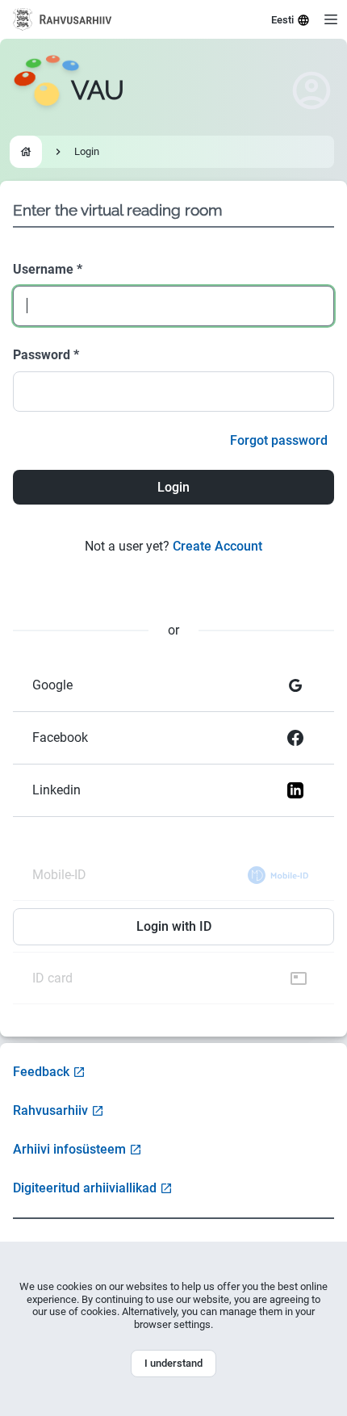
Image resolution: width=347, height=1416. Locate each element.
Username (47, 269)
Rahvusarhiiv (50, 1110)
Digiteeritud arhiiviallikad (85, 1188)
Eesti (282, 20)
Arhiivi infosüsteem (69, 1149)
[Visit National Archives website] (62, 19)
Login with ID (173, 926)
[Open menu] (331, 19)
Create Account (217, 546)
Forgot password (279, 440)
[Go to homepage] (25, 151)
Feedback (41, 1071)
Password (46, 354)
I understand (173, 1363)
